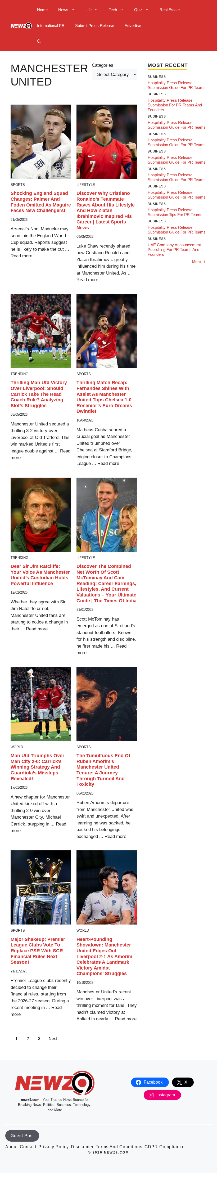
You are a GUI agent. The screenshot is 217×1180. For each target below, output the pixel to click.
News (63, 9)
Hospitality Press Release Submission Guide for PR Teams (177, 85)
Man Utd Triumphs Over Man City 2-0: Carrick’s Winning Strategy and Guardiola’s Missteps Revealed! (37, 767)
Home (42, 9)
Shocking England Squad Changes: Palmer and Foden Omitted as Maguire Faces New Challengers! (41, 202)
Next (53, 1038)
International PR (51, 25)
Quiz (138, 9)
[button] (39, 42)
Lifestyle (85, 185)
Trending (19, 374)
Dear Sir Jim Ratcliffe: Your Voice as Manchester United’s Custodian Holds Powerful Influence (40, 575)
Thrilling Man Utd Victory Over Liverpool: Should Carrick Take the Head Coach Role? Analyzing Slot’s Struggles (39, 394)
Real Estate (170, 9)
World (17, 747)
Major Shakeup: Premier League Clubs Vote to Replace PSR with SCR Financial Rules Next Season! (38, 951)
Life (88, 9)
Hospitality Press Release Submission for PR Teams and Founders (175, 105)
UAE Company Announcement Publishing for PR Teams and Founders (174, 250)
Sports (18, 185)
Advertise (133, 25)
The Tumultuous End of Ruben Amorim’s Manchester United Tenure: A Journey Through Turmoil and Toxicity (103, 770)
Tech (113, 9)
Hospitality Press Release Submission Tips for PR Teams (175, 212)
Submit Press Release (94, 25)
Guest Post (22, 1135)
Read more (21, 255)
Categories (102, 65)
